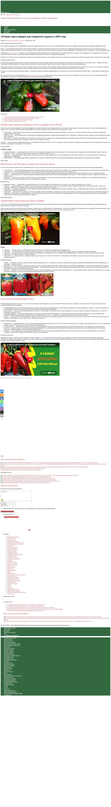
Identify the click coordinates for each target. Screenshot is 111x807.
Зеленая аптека (11, 561)
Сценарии (10, 587)
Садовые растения (11, 40)
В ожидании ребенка (13, 541)
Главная (6, 26)
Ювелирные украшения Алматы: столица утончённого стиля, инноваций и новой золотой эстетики (35, 609)
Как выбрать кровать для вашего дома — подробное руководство (25, 606)
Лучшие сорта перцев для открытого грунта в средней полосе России (24, 117)
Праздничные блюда (13, 579)
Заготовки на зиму (12, 557)
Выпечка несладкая (12, 547)
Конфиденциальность (10, 632)
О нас (5, 28)
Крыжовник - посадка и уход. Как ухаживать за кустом (35, 476)
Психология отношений (13, 580)
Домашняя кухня (11, 555)
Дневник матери (11, 551)
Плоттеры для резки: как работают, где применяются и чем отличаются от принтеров (30, 607)
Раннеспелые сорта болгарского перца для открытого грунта (21, 118)
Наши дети (10, 569)
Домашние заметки (12, 553)
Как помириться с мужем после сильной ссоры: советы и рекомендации (21, 469)
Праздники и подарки (13, 577)
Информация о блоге (10, 29)
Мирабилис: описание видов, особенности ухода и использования (30, 482)
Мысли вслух (11, 566)
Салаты (9, 585)
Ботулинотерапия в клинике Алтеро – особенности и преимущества (26, 604)
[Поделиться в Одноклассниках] (13, 424)
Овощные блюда (11, 570)
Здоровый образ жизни (13, 558)
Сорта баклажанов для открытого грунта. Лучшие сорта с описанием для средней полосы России (51, 475)
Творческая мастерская (13, 590)
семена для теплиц (13, 53)
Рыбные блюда (11, 582)
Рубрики (6, 12)
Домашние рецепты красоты (15, 554)
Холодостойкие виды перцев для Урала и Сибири (18, 119)
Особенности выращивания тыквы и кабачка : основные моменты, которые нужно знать (30, 478)
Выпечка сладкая (12, 548)
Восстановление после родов (15, 544)
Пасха (8, 571)
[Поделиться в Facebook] (13, 393)
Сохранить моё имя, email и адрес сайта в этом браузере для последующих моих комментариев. (29, 508)
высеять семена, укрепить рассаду (35, 75)
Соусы (9, 586)
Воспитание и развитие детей (15, 542)
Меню (2, 12)
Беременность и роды (13, 537)
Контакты (6, 32)
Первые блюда (11, 573)
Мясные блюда (11, 567)
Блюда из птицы (11, 539)
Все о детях (10, 545)
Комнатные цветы (12, 563)
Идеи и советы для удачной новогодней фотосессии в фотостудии (25, 610)
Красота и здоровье (12, 564)
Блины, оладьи (11, 538)
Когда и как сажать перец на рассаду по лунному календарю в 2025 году (39, 481)
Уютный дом (10, 593)
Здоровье (9, 560)
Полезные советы (12, 576)
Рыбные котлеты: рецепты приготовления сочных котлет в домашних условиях (23, 468)
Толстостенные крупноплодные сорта (15, 121)
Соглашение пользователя (11, 635)
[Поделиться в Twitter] (13, 454)
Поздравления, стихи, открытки (16, 574)
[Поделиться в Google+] (13, 439)
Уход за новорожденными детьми (16, 592)
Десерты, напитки (12, 550)
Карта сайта (7, 31)
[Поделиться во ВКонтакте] (13, 408)
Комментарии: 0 (20, 40)
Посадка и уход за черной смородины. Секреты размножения (39, 479)
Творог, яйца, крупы (12, 589)
